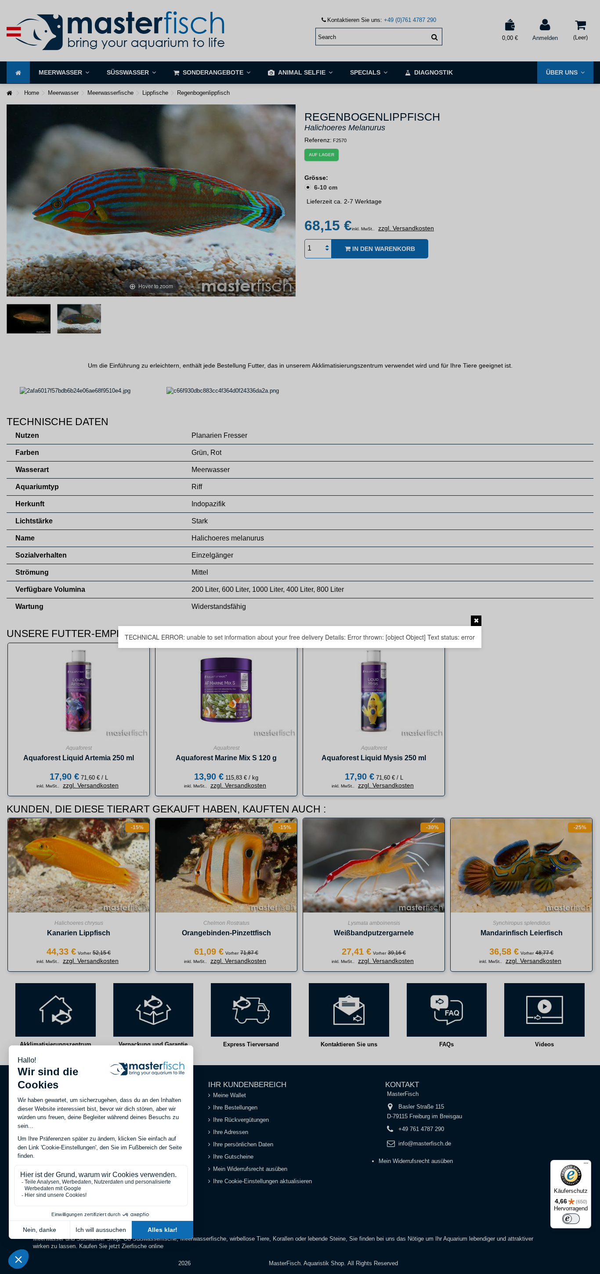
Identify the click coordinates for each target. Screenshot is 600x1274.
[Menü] (586, 1165)
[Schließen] (476, 621)
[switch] (571, 1218)
